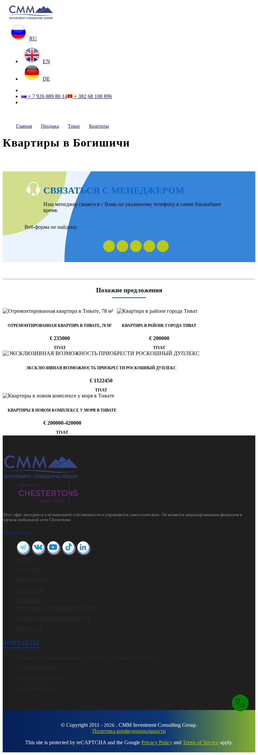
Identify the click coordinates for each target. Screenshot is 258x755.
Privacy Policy (156, 742)
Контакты (32, 580)
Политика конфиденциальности (129, 731)
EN (46, 61)
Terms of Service (201, 742)
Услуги (28, 570)
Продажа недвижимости (55, 608)
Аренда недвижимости (53, 618)
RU (33, 38)
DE (46, 79)
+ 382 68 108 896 (92, 96)
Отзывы (28, 600)
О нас (24, 560)
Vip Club (29, 628)
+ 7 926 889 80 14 (47, 96)
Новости (30, 590)
